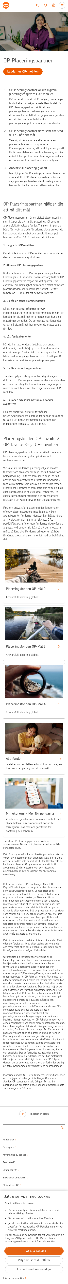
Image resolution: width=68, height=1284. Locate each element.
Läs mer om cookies (13, 1278)
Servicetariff (9, 1162)
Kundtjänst (8, 1139)
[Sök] (37, 5)
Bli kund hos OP (11, 1185)
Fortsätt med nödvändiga (34, 1269)
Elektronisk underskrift (14, 1177)
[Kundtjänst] (45, 5)
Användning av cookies (14, 1154)
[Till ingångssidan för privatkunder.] (6, 5)
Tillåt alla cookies (34, 1251)
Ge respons (8, 1147)
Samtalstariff (10, 1170)
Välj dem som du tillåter (34, 1260)
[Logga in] (54, 5)
